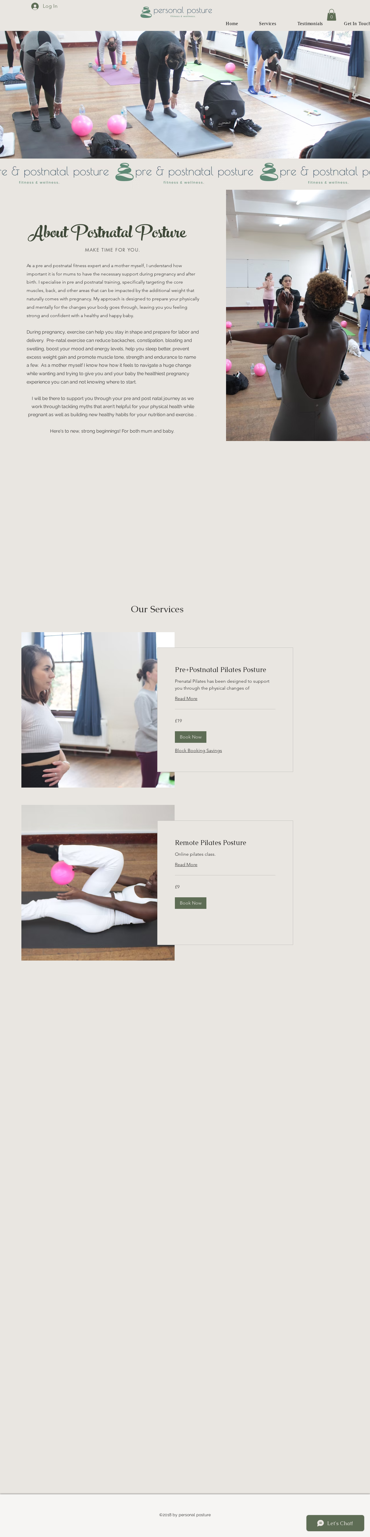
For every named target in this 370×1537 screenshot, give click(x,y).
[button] (331, 15)
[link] (225, 669)
